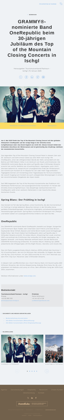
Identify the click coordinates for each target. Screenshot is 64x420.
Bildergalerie (52, 125)
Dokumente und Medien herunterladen (23, 125)
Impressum (24, 415)
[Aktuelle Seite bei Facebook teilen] (26, 77)
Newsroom (43, 390)
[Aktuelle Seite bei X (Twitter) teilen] (20, 77)
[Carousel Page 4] (34, 371)
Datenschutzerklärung (37, 415)
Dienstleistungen (17, 390)
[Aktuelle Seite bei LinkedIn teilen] (32, 77)
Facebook (36, 398)
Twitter (28, 398)
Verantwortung (29, 393)
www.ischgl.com (30, 276)
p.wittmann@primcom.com (40, 300)
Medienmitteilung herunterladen (16, 318)
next (47, 371)
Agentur (4, 390)
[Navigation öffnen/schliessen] (61, 3)
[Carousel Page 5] (36, 371)
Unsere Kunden (57, 390)
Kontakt (41, 393)
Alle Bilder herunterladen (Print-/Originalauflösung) (22, 323)
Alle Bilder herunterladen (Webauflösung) (19, 320)
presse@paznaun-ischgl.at (10, 300)
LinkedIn (32, 398)
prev (17, 371)
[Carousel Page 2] (29, 371)
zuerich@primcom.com (50, 409)
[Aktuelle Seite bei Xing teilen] (37, 77)
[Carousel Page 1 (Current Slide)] (27, 371)
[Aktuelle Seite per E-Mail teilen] (43, 77)
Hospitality (31, 390)
